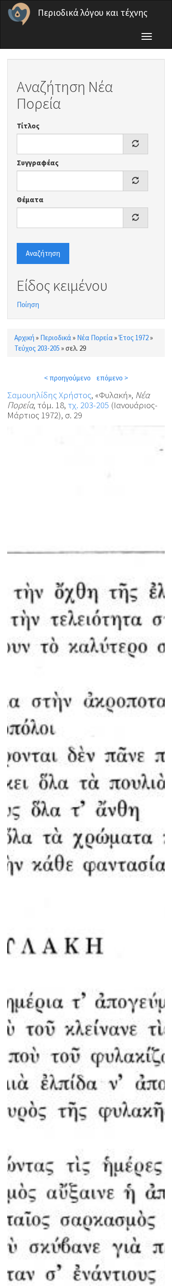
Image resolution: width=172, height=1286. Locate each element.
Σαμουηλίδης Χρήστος (49, 395)
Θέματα (30, 199)
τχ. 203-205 (88, 405)
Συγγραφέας (38, 162)
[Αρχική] (19, 13)
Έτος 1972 (133, 337)
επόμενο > (112, 377)
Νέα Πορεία (95, 337)
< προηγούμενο (67, 377)
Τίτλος (28, 125)
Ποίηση (28, 304)
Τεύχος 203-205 (37, 348)
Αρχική (24, 337)
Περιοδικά (55, 337)
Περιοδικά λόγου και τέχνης (93, 12)
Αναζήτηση (43, 253)
